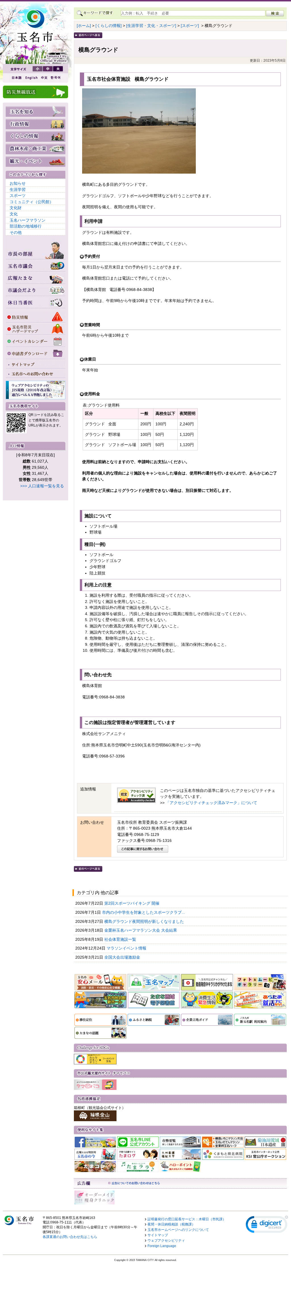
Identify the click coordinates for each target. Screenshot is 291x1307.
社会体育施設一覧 (120, 939)
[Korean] (55, 77)
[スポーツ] (190, 25)
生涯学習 (18, 189)
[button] (267, 1226)
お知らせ (18, 183)
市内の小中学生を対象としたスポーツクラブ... (144, 912)
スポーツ (18, 195)
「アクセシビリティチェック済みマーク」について (211, 802)
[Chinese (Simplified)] (44, 77)
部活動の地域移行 (25, 226)
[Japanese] (16, 77)
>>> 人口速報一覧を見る (42, 486)
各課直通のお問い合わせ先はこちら (70, 1237)
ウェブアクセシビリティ (166, 1241)
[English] (31, 77)
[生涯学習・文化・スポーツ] (151, 25)
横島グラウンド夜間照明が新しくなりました (144, 921)
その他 (16, 232)
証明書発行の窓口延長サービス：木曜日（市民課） (186, 1219)
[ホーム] (84, 25)
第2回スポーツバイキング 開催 (132, 903)
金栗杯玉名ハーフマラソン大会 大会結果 (141, 930)
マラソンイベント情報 (127, 948)
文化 (14, 214)
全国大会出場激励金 (122, 957)
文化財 (16, 207)
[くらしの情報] (108, 25)
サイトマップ (157, 1235)
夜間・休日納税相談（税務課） (171, 1224)
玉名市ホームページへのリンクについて (178, 1230)
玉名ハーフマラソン (27, 220)
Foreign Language (161, 1246)
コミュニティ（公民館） (31, 201)
